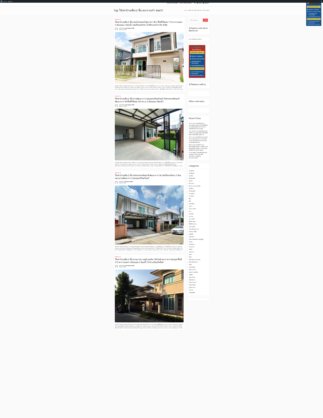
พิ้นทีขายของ (192, 221)
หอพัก (190, 264)
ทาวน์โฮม (191, 196)
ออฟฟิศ (191, 274)
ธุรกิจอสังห (191, 203)
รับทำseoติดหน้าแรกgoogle (196, 239)
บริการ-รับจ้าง (192, 209)
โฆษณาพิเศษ (192, 285)
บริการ (190, 206)
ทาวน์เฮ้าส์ (191, 193)
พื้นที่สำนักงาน (192, 224)
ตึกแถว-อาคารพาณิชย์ (194, 186)
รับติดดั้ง (191, 234)
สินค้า (190, 254)
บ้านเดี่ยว (191, 214)
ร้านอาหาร (191, 247)
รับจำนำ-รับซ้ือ (192, 231)
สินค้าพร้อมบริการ (193, 262)
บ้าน (190, 211)
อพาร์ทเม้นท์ (192, 267)
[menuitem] (1, 1)
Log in (200, 3)
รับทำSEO (191, 236)
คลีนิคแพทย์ (192, 178)
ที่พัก (190, 201)
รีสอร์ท (190, 249)
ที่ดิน (190, 198)
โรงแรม (191, 290)
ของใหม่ (191, 176)
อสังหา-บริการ (192, 269)
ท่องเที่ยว (191, 188)
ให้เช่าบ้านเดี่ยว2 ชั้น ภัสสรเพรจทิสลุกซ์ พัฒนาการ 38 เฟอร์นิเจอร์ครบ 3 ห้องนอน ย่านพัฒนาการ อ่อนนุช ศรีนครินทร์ (148, 177)
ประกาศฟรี (192, 219)
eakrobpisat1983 (129, 28)
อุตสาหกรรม (192, 277)
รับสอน (191, 242)
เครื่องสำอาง (192, 280)
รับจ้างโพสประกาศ (194, 229)
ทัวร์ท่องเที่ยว (192, 191)
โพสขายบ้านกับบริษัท (172, 3)
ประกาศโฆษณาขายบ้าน (195, 39)
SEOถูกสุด (191, 171)
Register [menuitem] (10, 1)
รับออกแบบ (192, 244)
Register (206, 3)
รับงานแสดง (192, 226)
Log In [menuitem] (5, 1)
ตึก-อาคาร (191, 183)
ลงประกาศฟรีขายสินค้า (185, 3)
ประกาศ (191, 216)
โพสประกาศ (118, 19)
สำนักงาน (191, 252)
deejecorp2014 (129, 181)
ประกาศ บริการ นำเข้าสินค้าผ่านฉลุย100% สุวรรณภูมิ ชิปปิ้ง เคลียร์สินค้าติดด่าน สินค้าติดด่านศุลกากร (198, 132)
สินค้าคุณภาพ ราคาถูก (194, 259)
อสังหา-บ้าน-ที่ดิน (193, 272)
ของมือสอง (191, 173)
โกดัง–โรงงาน (192, 282)
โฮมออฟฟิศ (192, 292)
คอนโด (191, 181)
